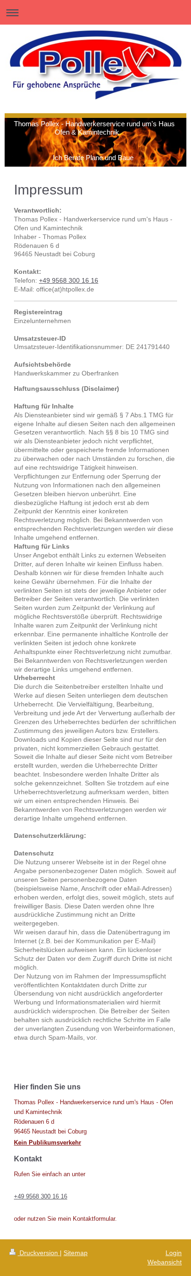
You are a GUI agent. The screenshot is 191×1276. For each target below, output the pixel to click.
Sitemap (76, 1253)
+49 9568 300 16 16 (68, 280)
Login (174, 1253)
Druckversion (39, 1253)
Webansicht (164, 1262)
